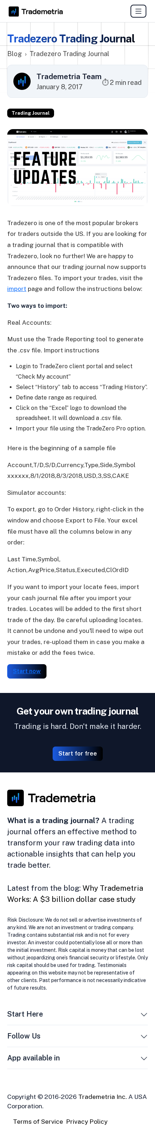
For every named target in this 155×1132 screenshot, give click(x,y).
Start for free (77, 753)
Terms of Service (38, 1121)
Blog (14, 54)
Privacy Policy (86, 1121)
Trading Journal (31, 113)
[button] (144, 1015)
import (16, 288)
